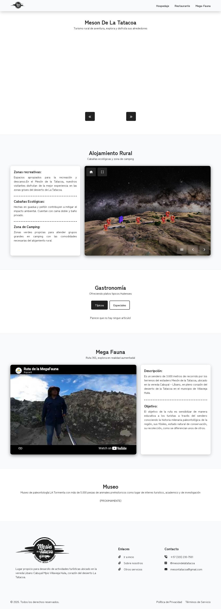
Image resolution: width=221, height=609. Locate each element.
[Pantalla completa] (102, 172)
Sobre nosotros (133, 563)
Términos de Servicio (198, 602)
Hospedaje (162, 6)
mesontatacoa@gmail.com (186, 569)
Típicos (99, 305)
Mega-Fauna (203, 6)
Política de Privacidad (169, 602)
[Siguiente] (204, 249)
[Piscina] (181, 249)
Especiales (119, 305)
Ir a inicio (129, 557)
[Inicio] (91, 172)
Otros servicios (133, 569)
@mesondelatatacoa (182, 563)
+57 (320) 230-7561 (181, 557)
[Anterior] (193, 249)
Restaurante (182, 6)
